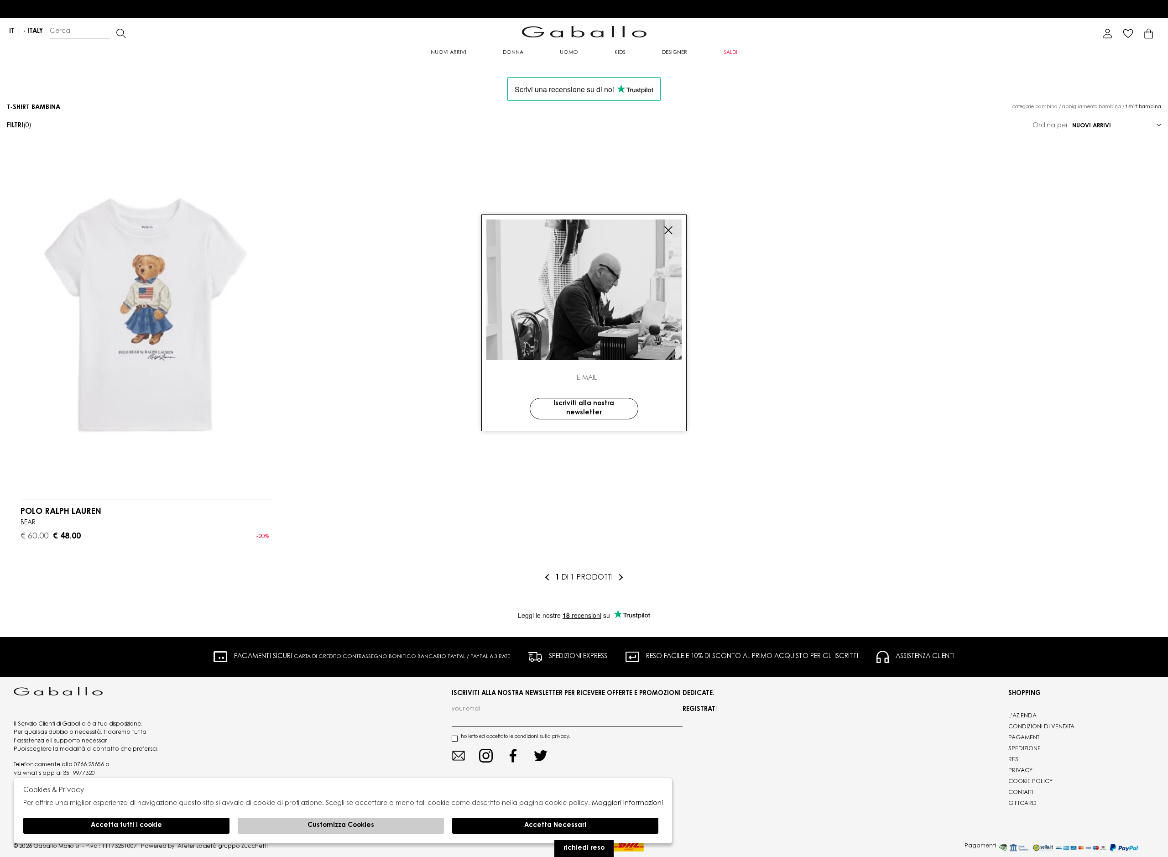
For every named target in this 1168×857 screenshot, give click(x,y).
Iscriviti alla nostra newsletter (583, 408)
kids (620, 52)
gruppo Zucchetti (242, 846)
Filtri (19, 126)
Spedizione (1024, 749)
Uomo (569, 52)
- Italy (33, 31)
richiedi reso (584, 848)
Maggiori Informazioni (627, 803)
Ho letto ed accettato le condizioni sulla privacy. (515, 737)
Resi (1014, 760)
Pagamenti (1024, 738)
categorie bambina (1035, 107)
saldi (730, 52)
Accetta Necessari (555, 825)
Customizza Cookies (341, 825)
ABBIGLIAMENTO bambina (1091, 107)
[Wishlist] (1128, 33)
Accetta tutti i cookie (126, 825)
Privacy (1020, 770)
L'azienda (1022, 716)
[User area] (1107, 33)
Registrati (699, 709)
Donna (513, 52)
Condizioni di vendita (1041, 727)
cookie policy (1030, 781)
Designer (674, 52)
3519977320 (79, 773)
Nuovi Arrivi (448, 52)
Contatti (1020, 792)
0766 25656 (89, 765)
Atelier (186, 846)
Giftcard (1022, 803)
